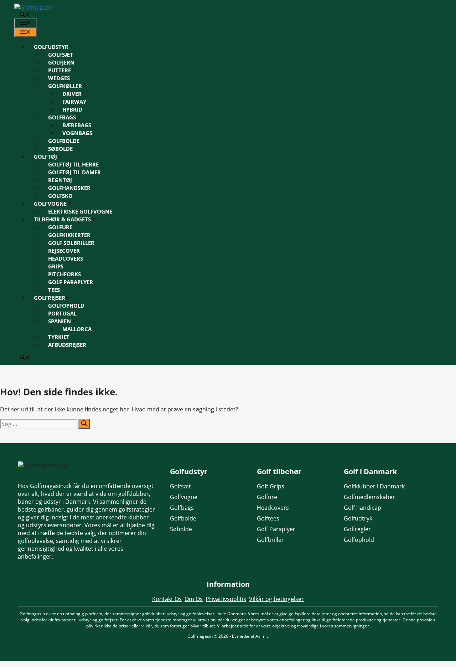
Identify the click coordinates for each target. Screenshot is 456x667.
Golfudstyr (51, 46)
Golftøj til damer (74, 172)
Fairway (74, 101)
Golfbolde (63, 140)
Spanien (59, 321)
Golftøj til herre (73, 164)
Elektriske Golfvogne (80, 211)
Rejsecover (64, 250)
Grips (55, 266)
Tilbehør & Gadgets (62, 219)
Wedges (59, 78)
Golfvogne (50, 203)
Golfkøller (65, 85)
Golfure (60, 227)
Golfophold (66, 305)
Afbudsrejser (67, 344)
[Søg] (84, 424)
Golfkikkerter (69, 234)
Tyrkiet (58, 336)
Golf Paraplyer (70, 282)
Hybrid (72, 109)
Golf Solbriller (71, 242)
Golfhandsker (69, 187)
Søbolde (60, 148)
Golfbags (62, 117)
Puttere (59, 70)
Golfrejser (49, 297)
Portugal (62, 313)
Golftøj (45, 156)
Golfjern (61, 62)
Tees (54, 289)
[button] (25, 15)
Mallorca (77, 329)
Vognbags (77, 133)
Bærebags (76, 125)
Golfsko (60, 195)
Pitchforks (64, 274)
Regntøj (60, 180)
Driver (72, 93)
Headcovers (65, 258)
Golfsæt (60, 54)
